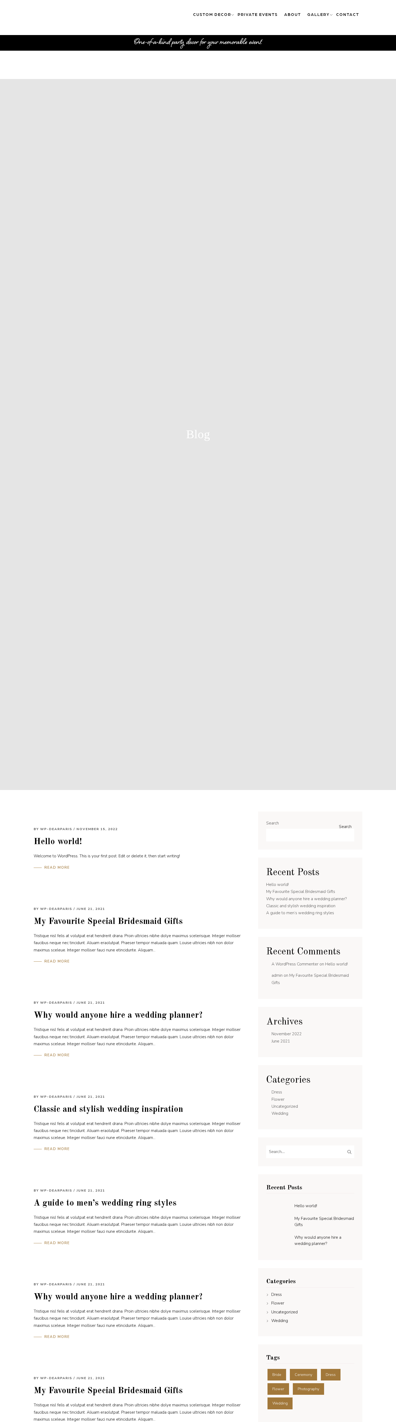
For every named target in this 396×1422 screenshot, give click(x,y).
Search (272, 823)
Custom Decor (212, 14)
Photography (308, 1389)
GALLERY (318, 14)
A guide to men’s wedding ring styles (105, 1203)
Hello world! (58, 842)
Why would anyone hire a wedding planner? (118, 1015)
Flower (278, 1099)
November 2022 (287, 1034)
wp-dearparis (56, 829)
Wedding (280, 1113)
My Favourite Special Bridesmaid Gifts (108, 921)
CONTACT (347, 14)
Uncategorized (285, 1106)
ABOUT (292, 14)
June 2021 (281, 1041)
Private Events (258, 14)
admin (277, 975)
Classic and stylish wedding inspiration (108, 1109)
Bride (276, 1374)
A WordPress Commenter (295, 964)
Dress (277, 1092)
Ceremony (303, 1374)
